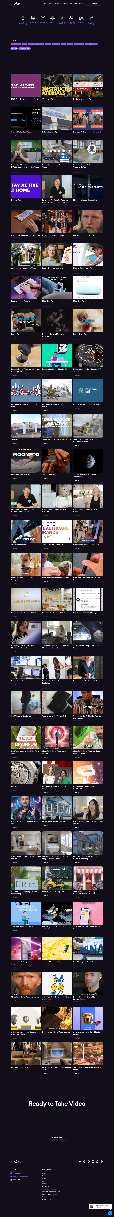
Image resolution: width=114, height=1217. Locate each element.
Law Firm (70, 44)
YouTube (48, 44)
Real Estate (14, 48)
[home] (22, 3)
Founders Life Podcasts (49, 1189)
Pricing (51, 3)
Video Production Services (49, 1194)
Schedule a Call (46, 1199)
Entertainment (55, 44)
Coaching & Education (91, 44)
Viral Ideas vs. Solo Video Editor (51, 1192)
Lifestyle (63, 44)
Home (45, 3)
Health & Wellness (79, 44)
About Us (58, 3)
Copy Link (15, 103)
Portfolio (65, 3)
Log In (81, 3)
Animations (45, 1186)
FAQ (71, 3)
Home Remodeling (15, 44)
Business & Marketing (24, 48)
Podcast (25, 44)
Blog (76, 3)
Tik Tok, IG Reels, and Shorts (36, 44)
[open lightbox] (26, 85)
